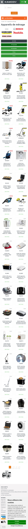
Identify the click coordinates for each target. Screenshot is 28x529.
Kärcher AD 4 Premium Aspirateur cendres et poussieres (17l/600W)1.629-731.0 (21, 121)
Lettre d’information (6, 495)
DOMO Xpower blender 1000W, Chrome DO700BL (7, 345)
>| (18, 467)
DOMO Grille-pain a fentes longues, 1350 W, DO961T (7, 277)
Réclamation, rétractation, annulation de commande (14, 491)
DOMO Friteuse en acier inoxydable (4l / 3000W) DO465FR (7, 412)
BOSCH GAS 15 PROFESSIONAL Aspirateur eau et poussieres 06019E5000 (7, 166)
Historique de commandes (7, 490)
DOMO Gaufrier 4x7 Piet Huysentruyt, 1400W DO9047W (21, 187)
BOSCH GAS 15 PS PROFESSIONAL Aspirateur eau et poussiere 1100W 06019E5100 (21, 76)
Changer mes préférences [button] (17, 525)
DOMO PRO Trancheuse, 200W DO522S (7, 255)
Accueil (2, 21)
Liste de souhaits (5, 493)
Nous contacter (5, 510)
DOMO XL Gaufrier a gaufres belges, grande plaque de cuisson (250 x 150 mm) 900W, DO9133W (7, 436)
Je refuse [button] (17, 523)
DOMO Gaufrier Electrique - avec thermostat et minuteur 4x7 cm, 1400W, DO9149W (7, 98)
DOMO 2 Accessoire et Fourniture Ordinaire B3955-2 (7, 457)
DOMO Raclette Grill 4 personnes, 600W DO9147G (7, 322)
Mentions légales (5, 502)
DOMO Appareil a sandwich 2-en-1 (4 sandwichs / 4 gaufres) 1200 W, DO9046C (21, 279)
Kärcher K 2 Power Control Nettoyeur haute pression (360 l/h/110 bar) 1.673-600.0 (21, 98)
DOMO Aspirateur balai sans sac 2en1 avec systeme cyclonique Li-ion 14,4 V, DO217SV (7, 391)
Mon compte (4, 488)
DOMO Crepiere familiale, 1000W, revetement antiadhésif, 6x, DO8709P (7, 188)
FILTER (14, 41)
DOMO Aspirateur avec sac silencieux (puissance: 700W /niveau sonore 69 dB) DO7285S (7, 369)
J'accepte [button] (17, 521)
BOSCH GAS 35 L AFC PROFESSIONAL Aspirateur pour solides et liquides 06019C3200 (7, 121)
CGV (2, 509)
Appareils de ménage (11, 21)
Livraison (3, 507)
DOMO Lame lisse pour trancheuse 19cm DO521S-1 (21, 367)
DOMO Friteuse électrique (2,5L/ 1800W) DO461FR (21, 300)
